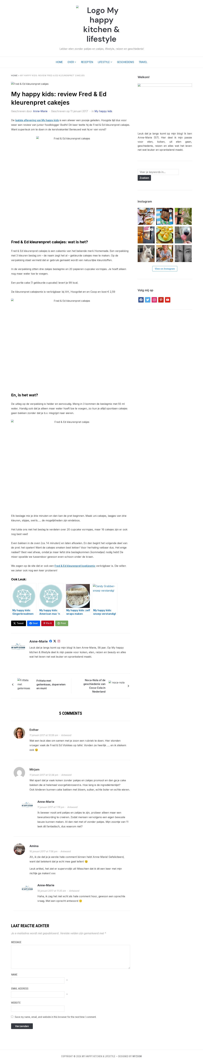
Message (16, 942)
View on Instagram (165, 268)
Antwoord (66, 735)
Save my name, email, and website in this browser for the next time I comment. (55, 1017)
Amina (34, 846)
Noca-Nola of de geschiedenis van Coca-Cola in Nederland (94, 686)
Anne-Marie (40, 111)
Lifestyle (104, 62)
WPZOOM (137, 1056)
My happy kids (103, 111)
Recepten (87, 62)
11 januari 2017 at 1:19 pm (50, 807)
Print (63, 623)
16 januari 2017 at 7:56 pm (43, 851)
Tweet (20, 623)
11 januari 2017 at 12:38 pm (43, 775)
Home (59, 62)
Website (15, 1002)
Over (71, 62)
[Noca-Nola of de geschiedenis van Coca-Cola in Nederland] (116, 685)
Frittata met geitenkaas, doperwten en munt (50, 684)
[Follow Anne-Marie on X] (54, 641)
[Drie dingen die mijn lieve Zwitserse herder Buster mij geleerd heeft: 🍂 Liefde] (146, 253)
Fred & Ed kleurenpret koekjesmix (75, 565)
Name (14, 974)
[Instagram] (59, 641)
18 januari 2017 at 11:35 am (51, 890)
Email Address (19, 988)
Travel (143, 62)
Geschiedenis (125, 62)
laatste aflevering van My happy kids (37, 120)
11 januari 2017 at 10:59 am (43, 735)
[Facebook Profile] (50, 641)
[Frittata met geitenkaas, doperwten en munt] (25, 684)
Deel (35, 623)
